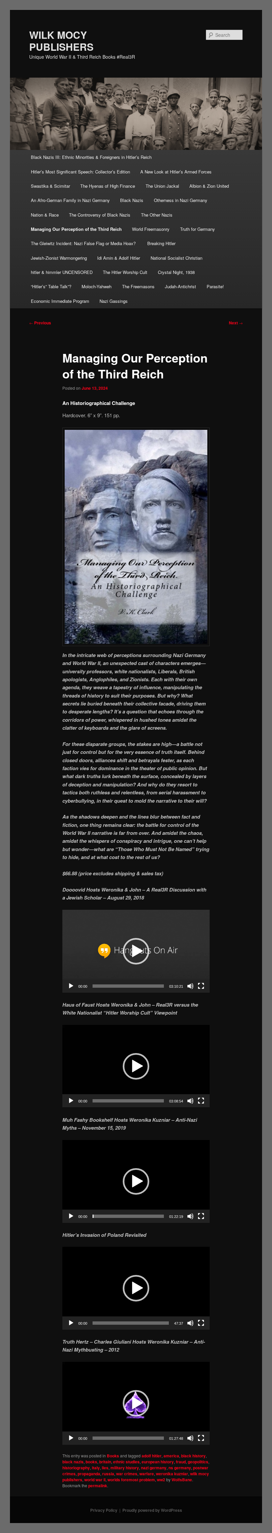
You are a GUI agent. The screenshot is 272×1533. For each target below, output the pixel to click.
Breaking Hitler (161, 243)
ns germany (180, 1468)
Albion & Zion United (209, 186)
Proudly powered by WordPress (152, 1510)
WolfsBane (181, 1480)
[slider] (128, 986)
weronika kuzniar (172, 1474)
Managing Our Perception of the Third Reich (76, 229)
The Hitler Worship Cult (125, 272)
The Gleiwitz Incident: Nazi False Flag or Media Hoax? (84, 243)
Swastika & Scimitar (50, 186)
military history (124, 1468)
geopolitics (198, 1462)
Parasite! (215, 286)
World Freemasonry (151, 229)
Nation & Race (45, 215)
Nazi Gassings (114, 301)
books (91, 1462)
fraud (181, 1462)
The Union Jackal (162, 186)
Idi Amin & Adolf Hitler (118, 258)
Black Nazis (131, 200)
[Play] (71, 986)
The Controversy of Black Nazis (99, 215)
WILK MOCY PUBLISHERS (61, 41)
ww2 (161, 1480)
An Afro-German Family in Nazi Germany (70, 200)
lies (105, 1468)
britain (105, 1462)
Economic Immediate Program (60, 301)
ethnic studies (126, 1462)
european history (158, 1462)
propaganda (89, 1474)
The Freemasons (138, 286)
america (171, 1456)
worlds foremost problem (131, 1480)
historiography (76, 1468)
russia (108, 1474)
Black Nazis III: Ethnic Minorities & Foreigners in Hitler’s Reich (91, 157)
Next (236, 323)
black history (193, 1456)
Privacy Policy (103, 1510)
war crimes (126, 1474)
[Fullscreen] (201, 986)
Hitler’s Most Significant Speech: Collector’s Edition (80, 171)
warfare (146, 1474)
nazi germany (154, 1468)
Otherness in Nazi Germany (180, 200)
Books (113, 1456)
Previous (40, 323)
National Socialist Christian (176, 258)
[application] (136, 951)
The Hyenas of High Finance (107, 186)
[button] (136, 951)
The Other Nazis (156, 215)
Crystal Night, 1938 (176, 272)
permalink (97, 1486)
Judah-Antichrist (180, 286)
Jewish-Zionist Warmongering (59, 258)
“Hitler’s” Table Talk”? (51, 286)
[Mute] (190, 986)
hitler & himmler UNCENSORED (62, 272)
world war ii (94, 1480)
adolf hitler (152, 1456)
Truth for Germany (197, 229)
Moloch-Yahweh (96, 286)
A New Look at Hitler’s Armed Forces (176, 171)
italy (96, 1468)
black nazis (73, 1462)
